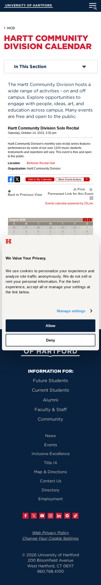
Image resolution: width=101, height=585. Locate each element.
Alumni (50, 400)
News (50, 435)
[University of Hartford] (28, 6)
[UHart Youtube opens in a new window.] (42, 516)
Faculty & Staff (51, 409)
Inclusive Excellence (51, 453)
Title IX (50, 462)
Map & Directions (50, 471)
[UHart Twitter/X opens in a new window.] (34, 516)
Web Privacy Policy (50, 532)
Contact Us (50, 480)
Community (50, 419)
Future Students (50, 380)
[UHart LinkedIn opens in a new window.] (59, 516)
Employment (50, 498)
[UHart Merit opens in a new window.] (67, 516)
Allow (50, 326)
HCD (11, 28)
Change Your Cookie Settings (50, 538)
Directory (50, 489)
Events (50, 444)
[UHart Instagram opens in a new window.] (50, 516)
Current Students (50, 390)
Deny (50, 340)
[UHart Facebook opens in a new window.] (25, 516)
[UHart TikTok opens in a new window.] (75, 516)
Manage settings (71, 311)
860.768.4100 (50, 571)
